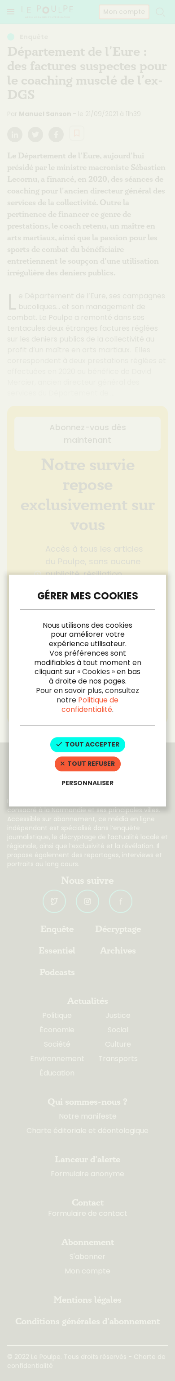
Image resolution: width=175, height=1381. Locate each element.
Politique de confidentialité (89, 705)
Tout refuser (90, 764)
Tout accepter (91, 744)
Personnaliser (87, 782)
